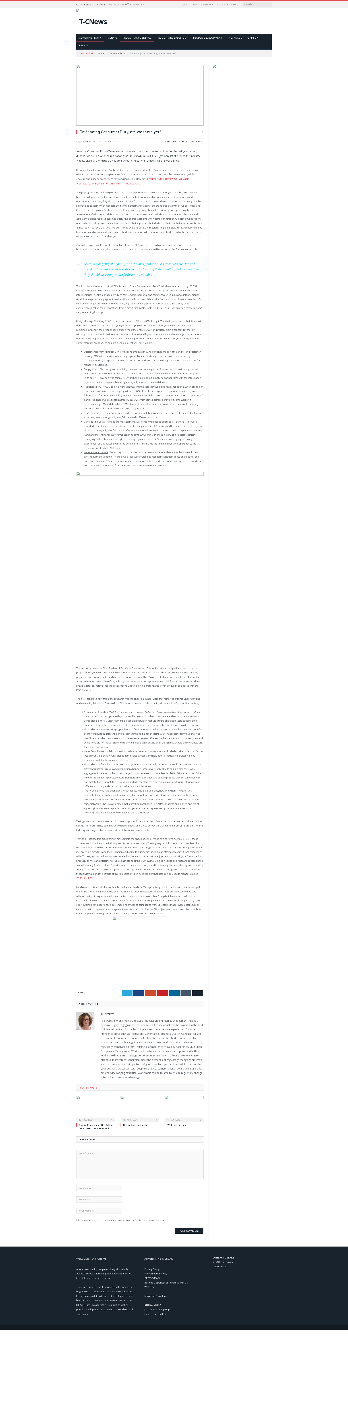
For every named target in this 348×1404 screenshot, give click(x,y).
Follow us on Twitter (155, 1312)
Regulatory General (137, 37)
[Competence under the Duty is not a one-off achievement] (95, 1107)
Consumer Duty (90, 37)
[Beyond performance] (140, 1107)
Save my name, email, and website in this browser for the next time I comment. (122, 1219)
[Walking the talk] (184, 1107)
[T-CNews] (91, 20)
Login (185, 4)
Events (83, 45)
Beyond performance (135, 1124)
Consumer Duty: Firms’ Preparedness (101, 183)
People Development (207, 37)
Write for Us (151, 1286)
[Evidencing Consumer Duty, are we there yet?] (140, 95)
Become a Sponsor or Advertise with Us (166, 1281)
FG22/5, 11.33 (83, 877)
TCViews (111, 37)
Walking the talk (176, 1124)
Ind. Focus (235, 37)
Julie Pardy (85, 141)
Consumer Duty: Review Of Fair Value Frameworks (172, 178)
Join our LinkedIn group (157, 1308)
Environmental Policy (155, 1272)
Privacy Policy (151, 1268)
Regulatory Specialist (172, 37)
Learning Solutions (203, 4)
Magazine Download (155, 1295)
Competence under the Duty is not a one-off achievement (110, 4)
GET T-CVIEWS (152, 1277)
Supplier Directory (227, 4)
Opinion (252, 37)
